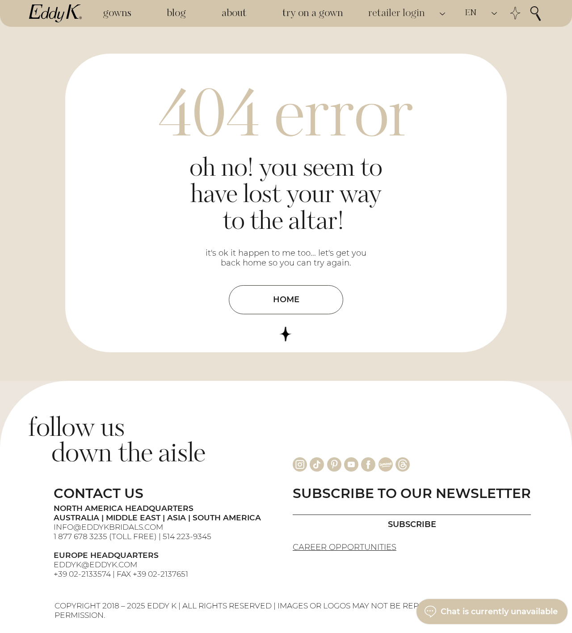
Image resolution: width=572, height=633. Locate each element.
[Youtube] (351, 464)
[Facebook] (368, 464)
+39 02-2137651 (160, 573)
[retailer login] (443, 13)
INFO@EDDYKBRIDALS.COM (109, 527)
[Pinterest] (334, 464)
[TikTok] (317, 464)
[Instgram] (300, 464)
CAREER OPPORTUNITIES (344, 547)
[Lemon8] (386, 464)
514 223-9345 (187, 536)
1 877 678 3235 (80, 536)
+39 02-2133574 (82, 573)
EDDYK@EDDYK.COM (95, 564)
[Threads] (402, 464)
